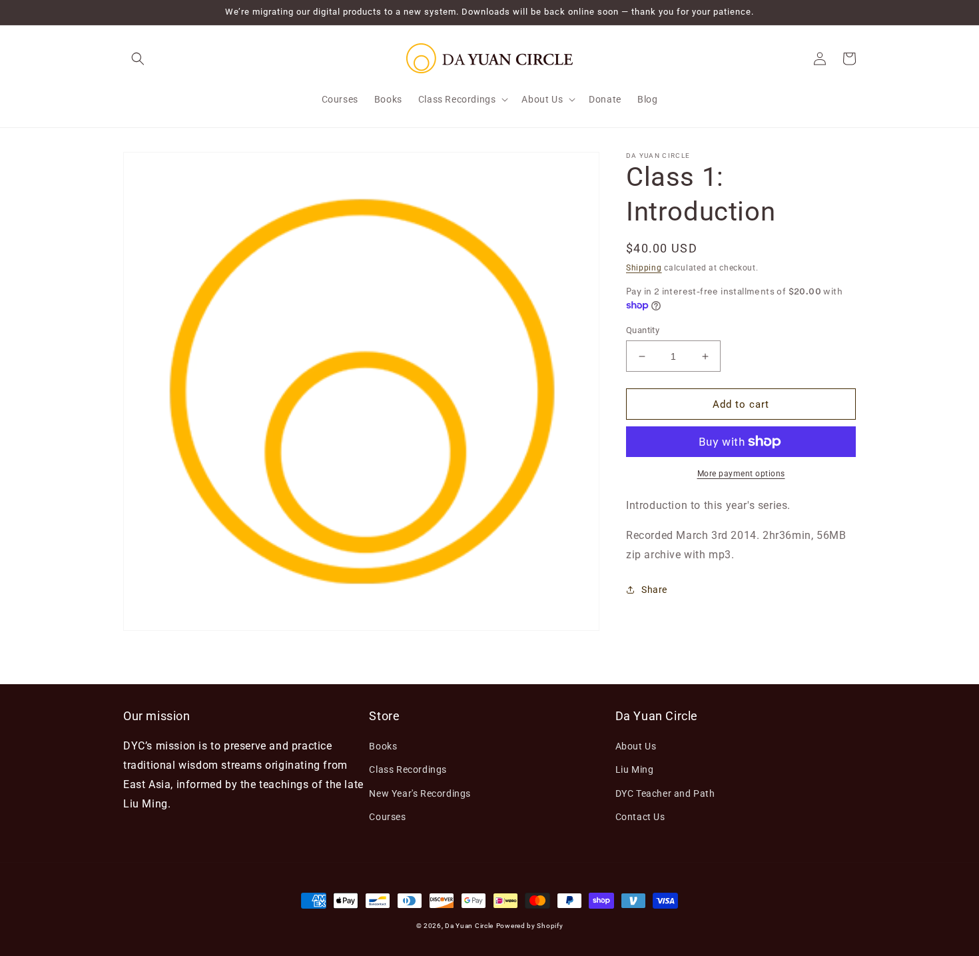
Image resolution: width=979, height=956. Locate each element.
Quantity (642, 330)
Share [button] (654, 589)
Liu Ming (634, 769)
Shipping (644, 267)
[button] (138, 58)
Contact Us (640, 816)
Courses (387, 816)
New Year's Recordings (420, 793)
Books (383, 746)
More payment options (741, 473)
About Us (636, 746)
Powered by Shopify (529, 925)
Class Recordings (408, 769)
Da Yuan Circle (469, 925)
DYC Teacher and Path (665, 793)
